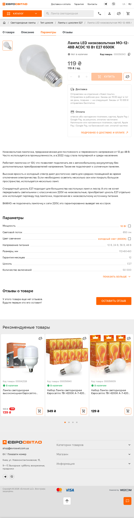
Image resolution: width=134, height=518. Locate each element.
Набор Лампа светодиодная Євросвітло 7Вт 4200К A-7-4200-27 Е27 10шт (67, 392)
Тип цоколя (46, 22)
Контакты (92, 4)
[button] (106, 4)
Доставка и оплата (60, 4)
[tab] (9, 32)
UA (123, 4)
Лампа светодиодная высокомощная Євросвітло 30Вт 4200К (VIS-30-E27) (19, 392)
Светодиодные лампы (23, 22)
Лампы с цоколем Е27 (70, 22)
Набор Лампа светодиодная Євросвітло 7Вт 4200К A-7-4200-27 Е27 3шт (111, 392)
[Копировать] (129, 54)
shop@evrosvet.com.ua (16, 448)
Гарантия (79, 4)
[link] (4, 22)
